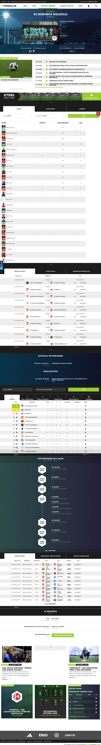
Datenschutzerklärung (11, 741)
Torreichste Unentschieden (51, 556)
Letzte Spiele (50, 271)
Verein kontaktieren (62, 635)
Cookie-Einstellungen (47, 741)
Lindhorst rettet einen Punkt (61, 80)
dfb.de (9, 1)
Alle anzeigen (50, 550)
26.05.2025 (39, 76)
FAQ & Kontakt (38, 1)
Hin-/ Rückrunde (27, 399)
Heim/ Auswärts (43, 399)
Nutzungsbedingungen (21, 741)
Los (83, 116)
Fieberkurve (58, 399)
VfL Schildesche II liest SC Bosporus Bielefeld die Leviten (69, 73)
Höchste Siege (20, 556)
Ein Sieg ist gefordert (10, 79)
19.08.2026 (39, 61)
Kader (19, 108)
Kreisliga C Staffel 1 (67, 21)
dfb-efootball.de (14, 1)
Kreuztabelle (74, 399)
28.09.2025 (39, 65)
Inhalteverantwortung (38, 741)
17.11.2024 (39, 80)
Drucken (84, 454)
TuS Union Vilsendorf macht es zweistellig (67, 69)
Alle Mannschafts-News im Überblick (48, 87)
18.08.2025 (39, 73)
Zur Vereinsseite (50, 16)
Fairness (89, 399)
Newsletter (44, 1)
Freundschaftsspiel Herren (62, 363)
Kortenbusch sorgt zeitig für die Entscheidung (68, 65)
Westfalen (52, 11)
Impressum (3, 741)
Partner (32, 1)
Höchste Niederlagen (81, 556)
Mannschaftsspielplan (81, 271)
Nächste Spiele (19, 271)
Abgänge (82, 108)
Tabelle (12, 399)
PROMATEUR (4, 1)
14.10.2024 (39, 84)
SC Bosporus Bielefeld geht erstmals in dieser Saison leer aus (70, 84)
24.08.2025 (39, 69)
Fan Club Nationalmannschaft (24, 1)
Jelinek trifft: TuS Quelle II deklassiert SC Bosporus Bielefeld (70, 77)
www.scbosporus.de (42, 634)
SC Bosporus (50, 611)
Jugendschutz (29, 741)
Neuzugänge (50, 108)
